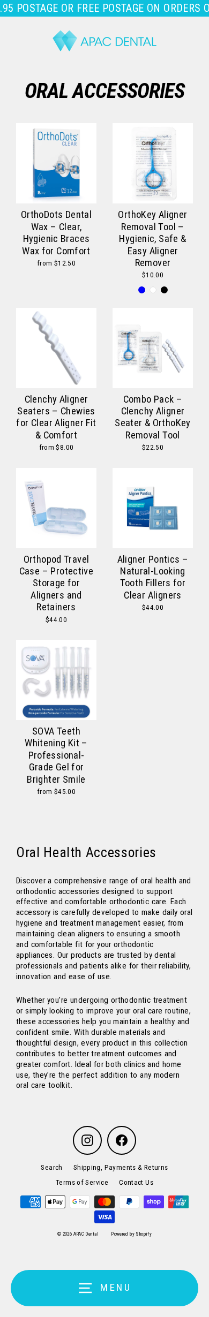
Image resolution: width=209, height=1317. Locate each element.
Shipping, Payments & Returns (120, 1167)
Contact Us (136, 1182)
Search (51, 1167)
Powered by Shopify (131, 1234)
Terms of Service (82, 1182)
